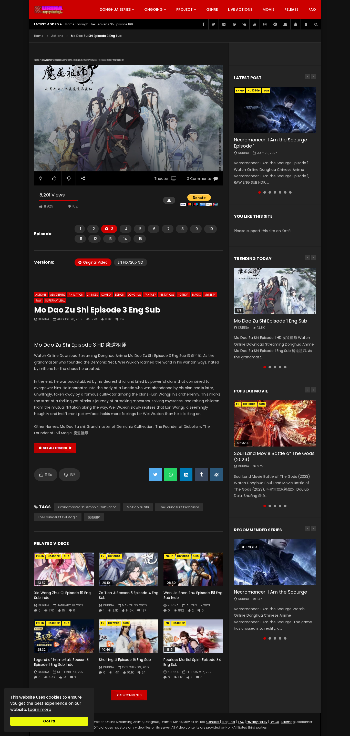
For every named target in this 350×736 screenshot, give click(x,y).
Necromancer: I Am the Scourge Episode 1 (270, 143)
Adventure (57, 295)
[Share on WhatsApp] (170, 474)
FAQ (312, 9)
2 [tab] (264, 192)
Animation (76, 295)
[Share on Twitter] (155, 474)
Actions (57, 36)
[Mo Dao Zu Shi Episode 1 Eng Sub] (275, 291)
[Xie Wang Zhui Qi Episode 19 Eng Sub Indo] (64, 569)
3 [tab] (270, 192)
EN (103, 556)
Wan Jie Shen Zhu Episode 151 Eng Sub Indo (192, 595)
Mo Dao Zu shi (138, 507)
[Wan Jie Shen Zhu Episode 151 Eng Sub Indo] (193, 569)
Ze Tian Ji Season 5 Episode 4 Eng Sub (128, 595)
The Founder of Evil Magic (58, 517)
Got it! (49, 721)
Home (39, 36)
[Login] (306, 24)
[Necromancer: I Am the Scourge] (275, 562)
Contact (213, 722)
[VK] (244, 24)
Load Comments (129, 695)
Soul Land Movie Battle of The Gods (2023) (274, 456)
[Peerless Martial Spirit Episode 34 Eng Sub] (193, 636)
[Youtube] (254, 24)
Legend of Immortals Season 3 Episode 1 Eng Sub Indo (61, 662)
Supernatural (55, 301)
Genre (212, 9)
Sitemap (288, 722)
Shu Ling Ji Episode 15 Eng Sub (125, 659)
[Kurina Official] (48, 10)
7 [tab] (290, 192)
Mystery (209, 295)
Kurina (43, 319)
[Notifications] (295, 24)
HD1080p (54, 556)
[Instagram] (265, 24)
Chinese (92, 295)
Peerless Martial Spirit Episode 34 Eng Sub (192, 662)
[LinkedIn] (224, 24)
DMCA (274, 722)
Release (291, 9)
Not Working (46, 60)
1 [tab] (259, 192)
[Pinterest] (234, 24)
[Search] (316, 24)
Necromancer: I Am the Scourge (270, 592)
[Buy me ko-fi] (285, 24)
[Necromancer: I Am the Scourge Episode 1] (275, 110)
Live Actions (240, 9)
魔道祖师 (94, 517)
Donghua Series (115, 9)
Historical (166, 295)
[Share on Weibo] (216, 474)
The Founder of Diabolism (179, 507)
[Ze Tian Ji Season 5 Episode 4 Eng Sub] (129, 569)
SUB (66, 556)
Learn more (39, 709)
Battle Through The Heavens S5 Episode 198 (99, 24)
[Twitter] (213, 24)
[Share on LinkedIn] (186, 474)
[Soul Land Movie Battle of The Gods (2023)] (275, 423)
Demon (119, 295)
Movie (268, 9)
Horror (183, 295)
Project (184, 9)
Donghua (134, 295)
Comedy (106, 295)
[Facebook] (203, 24)
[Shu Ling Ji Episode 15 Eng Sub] (129, 636)
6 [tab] (285, 192)
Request (228, 722)
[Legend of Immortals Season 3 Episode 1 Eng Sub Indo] (64, 636)
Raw (38, 301)
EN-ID (40, 556)
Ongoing (153, 9)
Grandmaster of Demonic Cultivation (87, 507)
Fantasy (150, 295)
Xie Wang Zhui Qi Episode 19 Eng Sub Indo (62, 595)
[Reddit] (275, 24)
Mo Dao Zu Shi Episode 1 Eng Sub (270, 321)
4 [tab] (275, 192)
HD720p (113, 623)
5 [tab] (280, 192)
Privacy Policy (256, 722)
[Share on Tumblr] (201, 474)
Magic (196, 295)
